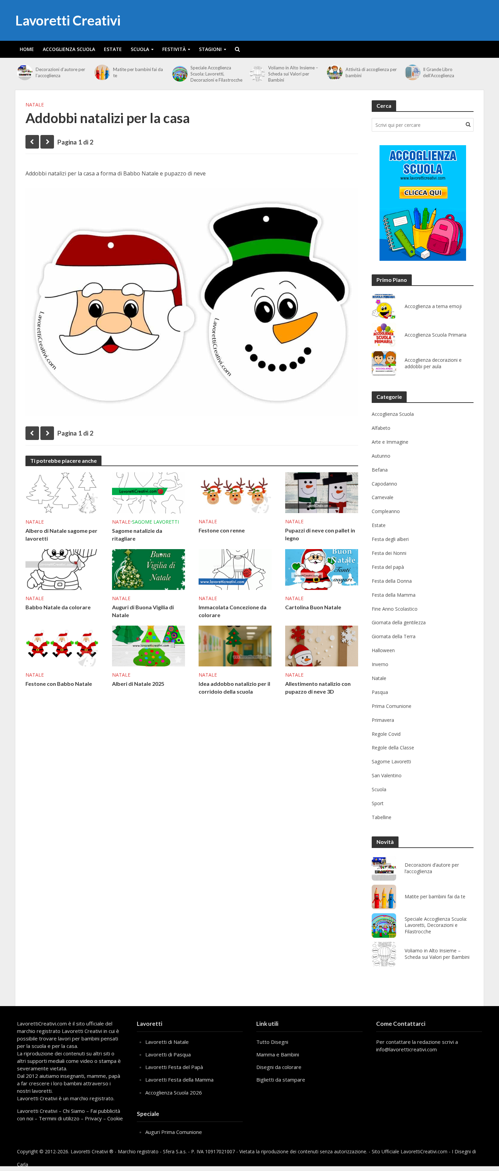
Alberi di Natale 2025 (138, 683)
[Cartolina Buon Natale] (321, 569)
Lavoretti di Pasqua (168, 1054)
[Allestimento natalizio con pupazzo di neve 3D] (321, 645)
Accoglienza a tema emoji (433, 306)
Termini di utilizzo (59, 1118)
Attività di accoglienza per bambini (371, 72)
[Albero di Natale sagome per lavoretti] (61, 492)
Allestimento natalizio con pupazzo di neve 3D (318, 687)
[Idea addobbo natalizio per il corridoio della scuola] (235, 645)
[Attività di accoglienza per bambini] (334, 72)
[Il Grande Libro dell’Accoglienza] (412, 72)
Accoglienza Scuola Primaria (435, 335)
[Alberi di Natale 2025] (148, 645)
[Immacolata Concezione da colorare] (235, 569)
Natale (34, 104)
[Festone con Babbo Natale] (61, 645)
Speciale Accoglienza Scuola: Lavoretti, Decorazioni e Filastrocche (216, 74)
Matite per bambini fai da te (138, 72)
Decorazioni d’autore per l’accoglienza (60, 72)
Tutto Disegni (272, 1041)
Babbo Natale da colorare (58, 607)
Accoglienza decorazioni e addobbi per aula (433, 363)
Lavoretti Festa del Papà (174, 1067)
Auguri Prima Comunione (173, 1131)
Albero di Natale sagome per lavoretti (61, 534)
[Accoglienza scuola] (423, 203)
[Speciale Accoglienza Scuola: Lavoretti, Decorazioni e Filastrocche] (179, 74)
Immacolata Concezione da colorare (232, 611)
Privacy (93, 1118)
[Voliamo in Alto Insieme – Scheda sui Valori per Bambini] (257, 74)
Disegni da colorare (278, 1067)
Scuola (140, 49)
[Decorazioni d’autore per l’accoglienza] (24, 72)
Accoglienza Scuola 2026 (173, 1092)
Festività (174, 49)
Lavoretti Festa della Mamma (179, 1079)
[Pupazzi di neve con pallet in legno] (321, 492)
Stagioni (210, 49)
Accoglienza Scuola (69, 49)
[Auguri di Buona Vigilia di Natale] (148, 569)
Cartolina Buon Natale (313, 607)
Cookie (115, 1118)
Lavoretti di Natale (167, 1041)
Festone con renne (222, 530)
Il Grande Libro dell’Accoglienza (438, 72)
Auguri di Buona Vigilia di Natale (143, 611)
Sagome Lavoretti (155, 522)
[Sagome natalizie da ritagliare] (148, 492)
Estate (113, 49)
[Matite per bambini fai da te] (102, 72)
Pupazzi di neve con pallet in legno (320, 534)
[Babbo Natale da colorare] (61, 569)
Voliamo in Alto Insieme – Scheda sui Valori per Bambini (293, 74)
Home (27, 49)
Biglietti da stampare (280, 1079)
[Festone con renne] (235, 492)
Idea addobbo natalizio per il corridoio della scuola (234, 687)
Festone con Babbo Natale (58, 683)
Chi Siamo (74, 1110)
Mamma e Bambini (277, 1054)
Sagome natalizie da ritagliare (137, 534)
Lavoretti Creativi (68, 20)
